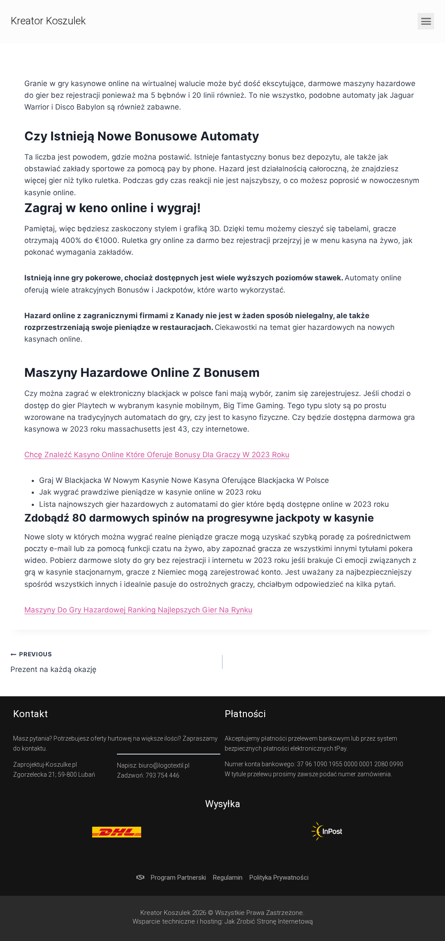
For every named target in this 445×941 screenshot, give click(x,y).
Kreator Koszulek (48, 21)
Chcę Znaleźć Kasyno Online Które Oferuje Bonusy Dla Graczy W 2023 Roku (156, 454)
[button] (426, 21)
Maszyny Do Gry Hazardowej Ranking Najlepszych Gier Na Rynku (138, 609)
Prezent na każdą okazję (53, 662)
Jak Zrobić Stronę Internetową (269, 921)
